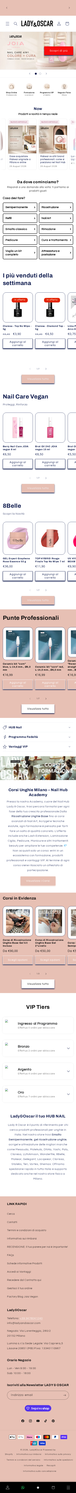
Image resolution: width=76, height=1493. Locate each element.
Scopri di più (59, 50)
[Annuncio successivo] (69, 8)
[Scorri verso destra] (46, 369)
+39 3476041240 (31, 1318)
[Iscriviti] (64, 1395)
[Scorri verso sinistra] (30, 369)
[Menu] (68, 1487)
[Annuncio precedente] (7, 8)
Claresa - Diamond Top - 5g (50, 327)
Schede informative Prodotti (24, 1263)
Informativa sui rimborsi (22, 1238)
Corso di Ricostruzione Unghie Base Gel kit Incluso (17, 943)
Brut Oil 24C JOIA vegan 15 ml (46, 448)
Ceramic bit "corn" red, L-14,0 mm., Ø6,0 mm (49, 668)
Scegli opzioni (18, 959)
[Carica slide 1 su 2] (36, 73)
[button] (7, 24)
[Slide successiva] (46, 73)
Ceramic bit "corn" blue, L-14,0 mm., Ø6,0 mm (17, 666)
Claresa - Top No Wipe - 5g (17, 327)
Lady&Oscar (36, 1450)
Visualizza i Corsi (38, 880)
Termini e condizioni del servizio (23, 1460)
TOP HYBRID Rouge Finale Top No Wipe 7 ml (50, 560)
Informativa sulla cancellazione (39, 1471)
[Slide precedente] (30, 73)
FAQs (10, 1255)
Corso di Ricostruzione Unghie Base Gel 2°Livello (49, 943)
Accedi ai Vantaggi (19, 1271)
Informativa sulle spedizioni (58, 1460)
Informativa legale (33, 1466)
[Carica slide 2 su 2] (40, 73)
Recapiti (51, 1466)
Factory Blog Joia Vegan (22, 1296)
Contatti (12, 1222)
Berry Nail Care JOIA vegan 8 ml (16, 448)
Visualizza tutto (38, 378)
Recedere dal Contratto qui (24, 1280)
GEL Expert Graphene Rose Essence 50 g (16, 560)
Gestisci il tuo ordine (19, 1288)
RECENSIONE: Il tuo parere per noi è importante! (37, 1247)
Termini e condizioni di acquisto (26, 1230)
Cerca (11, 1214)
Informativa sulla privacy (58, 1454)
